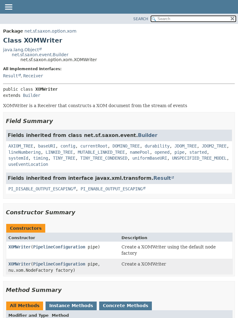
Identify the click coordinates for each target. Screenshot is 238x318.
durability (157, 145)
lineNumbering (24, 152)
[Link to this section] (57, 121)
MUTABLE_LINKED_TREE (101, 152)
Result (10, 75)
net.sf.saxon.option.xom (50, 31)
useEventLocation (28, 164)
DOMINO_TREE (126, 145)
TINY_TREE (64, 158)
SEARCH (140, 19)
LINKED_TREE (59, 152)
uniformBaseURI (149, 158)
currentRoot (94, 145)
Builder (31, 95)
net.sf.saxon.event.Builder (40, 54)
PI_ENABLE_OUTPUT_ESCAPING (112, 188)
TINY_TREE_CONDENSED (103, 158)
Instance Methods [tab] (71, 305)
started (198, 152)
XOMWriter (19, 246)
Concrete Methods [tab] (125, 305)
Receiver (33, 75)
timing (40, 158)
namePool (140, 152)
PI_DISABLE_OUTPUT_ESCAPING (40, 188)
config (67, 145)
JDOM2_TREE (214, 145)
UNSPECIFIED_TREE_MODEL (199, 158)
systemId (18, 158)
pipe (179, 152)
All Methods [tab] (24, 305)
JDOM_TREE (185, 145)
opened (162, 152)
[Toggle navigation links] (8, 7)
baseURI (46, 145)
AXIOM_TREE (20, 145)
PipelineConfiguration (59, 246)
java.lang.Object (21, 49)
